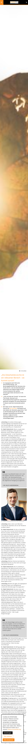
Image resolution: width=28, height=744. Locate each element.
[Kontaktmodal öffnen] (26, 2)
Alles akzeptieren (8, 740)
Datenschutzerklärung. (14, 729)
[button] (1, 2)
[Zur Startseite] (14, 2)
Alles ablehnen (8, 736)
